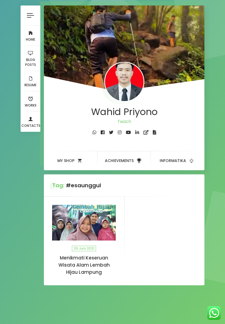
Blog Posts (30, 62)
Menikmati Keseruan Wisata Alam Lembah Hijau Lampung (84, 265)
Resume (30, 85)
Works (30, 105)
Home (30, 39)
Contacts (30, 125)
